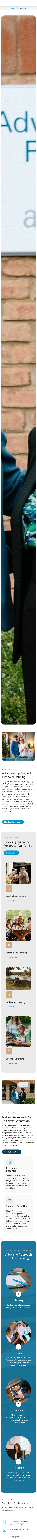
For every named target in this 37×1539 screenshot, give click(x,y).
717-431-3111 (14, 1537)
